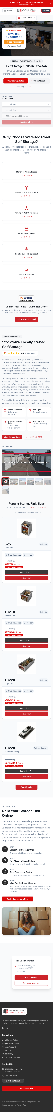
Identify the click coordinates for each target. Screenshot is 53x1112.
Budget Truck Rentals (11, 1043)
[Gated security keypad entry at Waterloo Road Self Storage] (47, 481)
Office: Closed (14, 1081)
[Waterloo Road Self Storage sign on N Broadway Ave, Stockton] (30, 481)
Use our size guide (39, 507)
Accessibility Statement (11, 1057)
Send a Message (26, 1088)
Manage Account (9, 1047)
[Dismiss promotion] (51, 3)
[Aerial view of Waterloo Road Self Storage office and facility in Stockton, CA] (14, 481)
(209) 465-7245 (31, 86)
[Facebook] (3, 1028)
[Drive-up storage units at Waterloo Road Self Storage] (22, 481)
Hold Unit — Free (26, 572)
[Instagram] (7, 1028)
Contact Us (6, 1050)
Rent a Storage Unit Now (17, 899)
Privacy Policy (7, 1054)
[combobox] (26, 104)
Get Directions (31, 977)
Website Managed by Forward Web (14, 1105)
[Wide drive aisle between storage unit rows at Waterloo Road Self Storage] (5, 490)
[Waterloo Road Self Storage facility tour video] (5, 481)
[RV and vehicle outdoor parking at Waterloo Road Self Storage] (39, 481)
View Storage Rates (16, 81)
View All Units (26, 787)
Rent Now (27, 578)
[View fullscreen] (48, 451)
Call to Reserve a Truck (26, 319)
